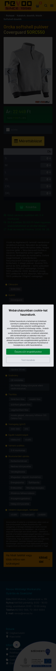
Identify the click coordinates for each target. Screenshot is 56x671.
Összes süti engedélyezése (28, 351)
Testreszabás (28, 359)
